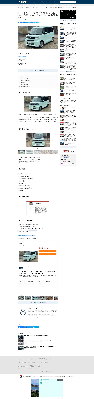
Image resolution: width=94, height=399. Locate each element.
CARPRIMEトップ (21, 7)
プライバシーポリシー (39, 362)
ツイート (29, 22)
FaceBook (67, 157)
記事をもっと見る (68, 71)
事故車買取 (35, 368)
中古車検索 (19, 368)
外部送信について (47, 362)
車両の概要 (23, 82)
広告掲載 (28, 362)
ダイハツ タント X (24, 78)
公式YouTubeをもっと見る (67, 20)
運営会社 (19, 362)
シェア (22, 22)
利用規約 (33, 362)
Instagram (65, 163)
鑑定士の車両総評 (24, 84)
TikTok (73, 163)
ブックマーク (36, 22)
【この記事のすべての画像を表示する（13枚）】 (37, 70)
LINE (70, 163)
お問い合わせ (24, 362)
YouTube (68, 161)
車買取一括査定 (25, 368)
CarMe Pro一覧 (28, 7)
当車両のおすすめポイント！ (26, 80)
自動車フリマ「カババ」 (36, 7)
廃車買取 (30, 368)
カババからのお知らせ (25, 86)
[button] (52, 140)
